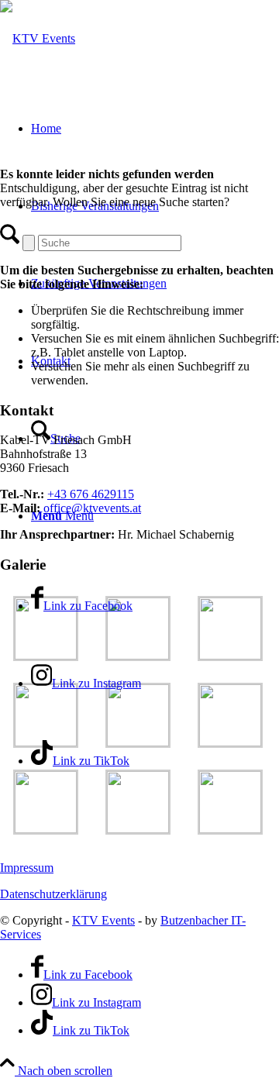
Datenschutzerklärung (53, 894)
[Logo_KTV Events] (37, 38)
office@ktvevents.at (92, 508)
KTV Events (103, 920)
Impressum (26, 867)
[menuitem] (155, 283)
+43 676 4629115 (90, 494)
